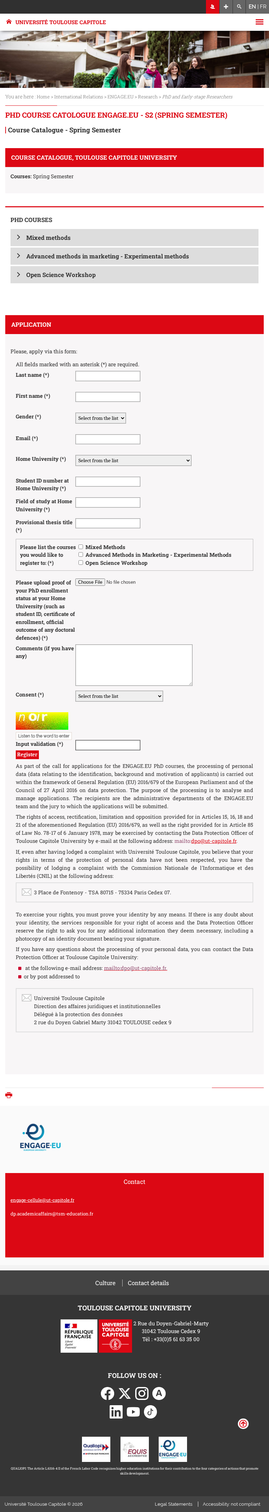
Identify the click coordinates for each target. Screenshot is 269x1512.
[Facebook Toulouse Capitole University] (107, 1392)
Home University (41, 458)
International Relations (78, 96)
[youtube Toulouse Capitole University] (133, 1411)
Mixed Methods (105, 546)
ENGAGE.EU (120, 96)
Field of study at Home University (44, 505)
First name (33, 395)
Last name (32, 374)
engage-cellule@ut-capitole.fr (42, 1200)
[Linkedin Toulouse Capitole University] (116, 1411)
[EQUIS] (134, 1448)
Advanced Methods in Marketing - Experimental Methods (158, 554)
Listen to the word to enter (43, 736)
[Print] (10, 1096)
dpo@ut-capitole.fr (213, 841)
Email (27, 438)
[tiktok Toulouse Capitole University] (150, 1411)
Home (43, 96)
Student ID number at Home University (42, 484)
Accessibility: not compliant (231, 1504)
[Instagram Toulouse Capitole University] (142, 1392)
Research (148, 96)
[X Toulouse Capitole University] (124, 1392)
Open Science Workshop (116, 562)
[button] (134, 237)
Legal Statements (173, 1504)
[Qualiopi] (96, 1448)
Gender (28, 416)
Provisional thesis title (44, 526)
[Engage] (173, 1448)
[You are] (213, 7)
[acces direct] (226, 7)
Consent (30, 694)
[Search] (239, 7)
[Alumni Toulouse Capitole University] (159, 1392)
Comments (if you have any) (45, 652)
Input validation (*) (39, 743)
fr (263, 7)
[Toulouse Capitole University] (115, 1335)
